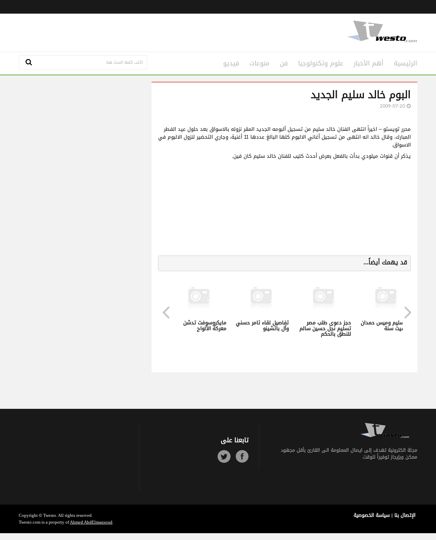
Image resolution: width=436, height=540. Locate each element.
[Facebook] (242, 456)
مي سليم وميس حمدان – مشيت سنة (385, 325)
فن (284, 63)
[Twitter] (224, 456)
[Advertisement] (151, 31)
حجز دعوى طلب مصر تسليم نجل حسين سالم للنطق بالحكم (324, 328)
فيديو (231, 63)
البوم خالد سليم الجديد (361, 94)
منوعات (259, 63)
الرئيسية (405, 63)
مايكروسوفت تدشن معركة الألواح (203, 325)
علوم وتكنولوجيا (320, 63)
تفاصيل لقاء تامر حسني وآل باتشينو (260, 325)
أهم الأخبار (369, 63)
